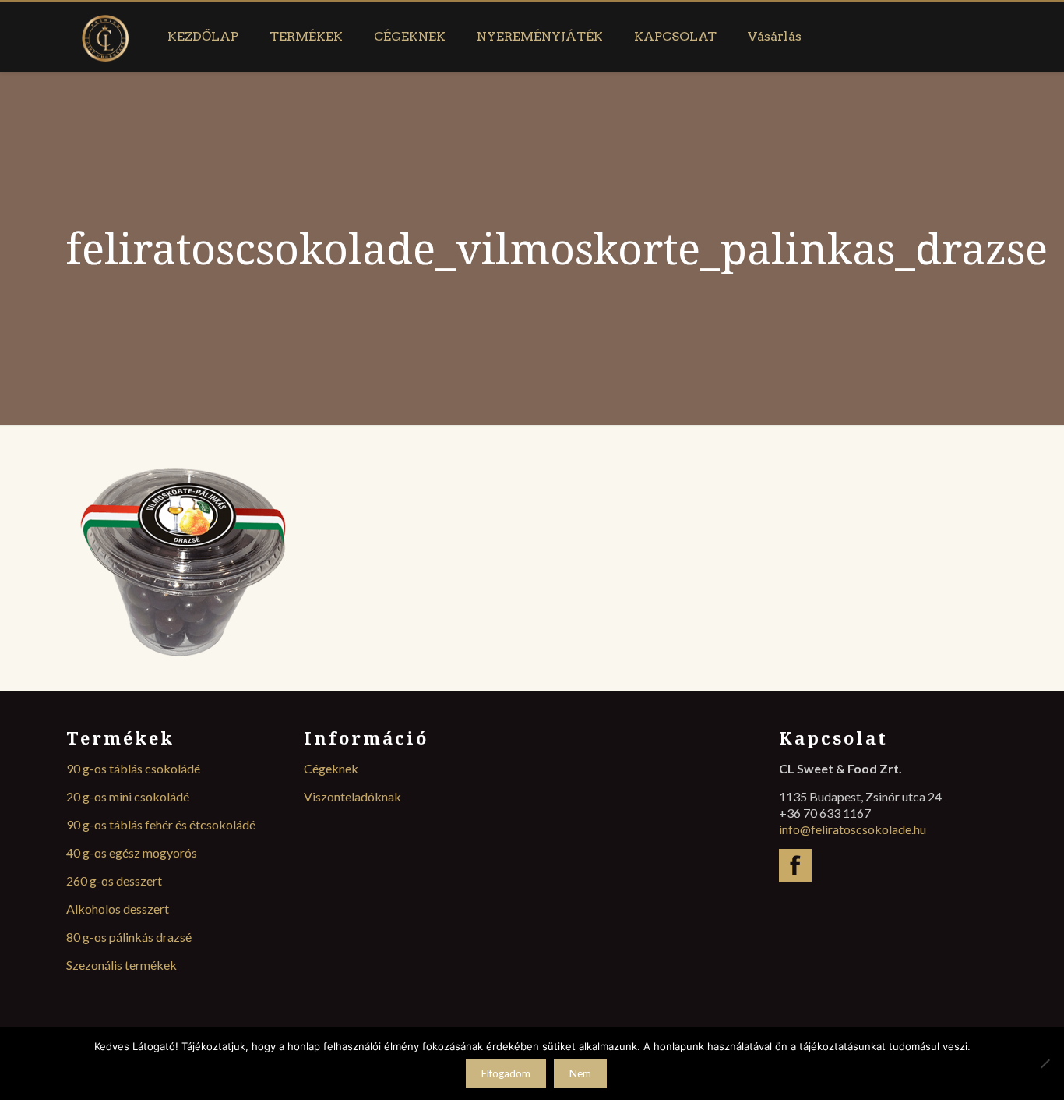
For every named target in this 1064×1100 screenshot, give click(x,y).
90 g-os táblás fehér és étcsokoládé (160, 824)
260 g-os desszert (114, 880)
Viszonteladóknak (352, 796)
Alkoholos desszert (117, 908)
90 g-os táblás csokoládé (133, 768)
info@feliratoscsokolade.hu (852, 829)
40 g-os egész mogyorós (131, 852)
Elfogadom (505, 1073)
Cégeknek (331, 768)
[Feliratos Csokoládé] (105, 37)
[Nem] (1044, 1063)
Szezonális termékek (121, 964)
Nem (580, 1073)
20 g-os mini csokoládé (127, 796)
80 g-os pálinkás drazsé (129, 936)
